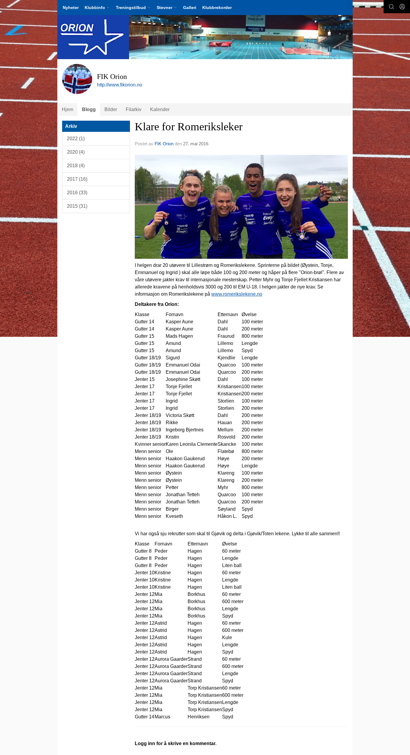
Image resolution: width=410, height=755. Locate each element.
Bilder (110, 109)
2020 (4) (76, 152)
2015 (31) (77, 206)
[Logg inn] (402, 6)
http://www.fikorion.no (119, 84)
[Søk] (391, 6)
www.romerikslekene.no (236, 294)
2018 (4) (76, 165)
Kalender (160, 109)
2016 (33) (77, 192)
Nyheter (71, 7)
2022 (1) (76, 138)
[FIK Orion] (205, 37)
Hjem (67, 109)
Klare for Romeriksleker (189, 126)
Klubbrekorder (217, 7)
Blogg (89, 109)
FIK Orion (164, 143)
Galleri (189, 7)
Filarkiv (133, 109)
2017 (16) (77, 179)
